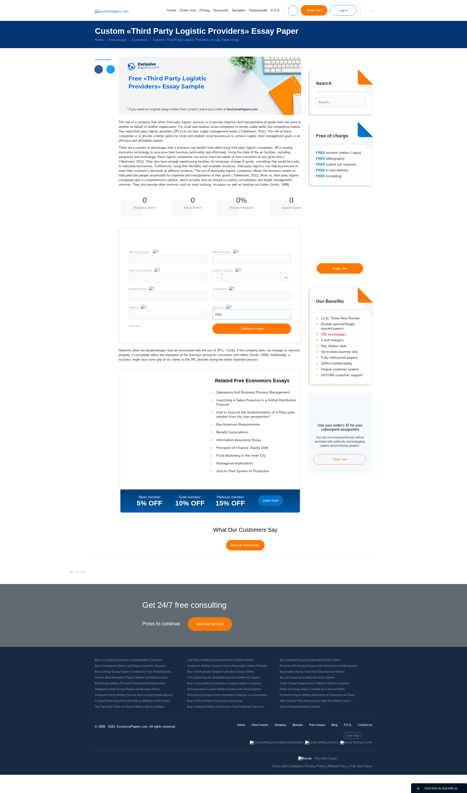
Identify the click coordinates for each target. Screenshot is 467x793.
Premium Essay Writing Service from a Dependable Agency (134, 695)
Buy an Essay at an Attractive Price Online (307, 677)
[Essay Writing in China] (322, 742)
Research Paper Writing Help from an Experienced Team (317, 695)
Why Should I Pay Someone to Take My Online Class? (315, 701)
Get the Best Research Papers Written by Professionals (131, 677)
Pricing (204, 10)
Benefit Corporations (232, 432)
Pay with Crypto (325, 758)
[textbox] (251, 259)
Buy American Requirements (238, 424)
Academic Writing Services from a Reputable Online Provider (227, 666)
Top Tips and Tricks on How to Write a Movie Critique (129, 706)
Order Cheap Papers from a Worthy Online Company (314, 683)
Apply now (339, 268)
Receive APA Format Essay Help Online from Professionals (318, 666)
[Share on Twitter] (110, 69)
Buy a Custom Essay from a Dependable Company (128, 660)
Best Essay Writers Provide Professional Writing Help (130, 683)
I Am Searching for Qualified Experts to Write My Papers (223, 677)
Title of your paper (139, 252)
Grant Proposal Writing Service (300, 706)
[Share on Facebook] (98, 69)
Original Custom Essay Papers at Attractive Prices (127, 689)
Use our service (210, 624)
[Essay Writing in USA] (356, 742)
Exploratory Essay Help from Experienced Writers (312, 671)
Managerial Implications (234, 463)
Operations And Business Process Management (253, 392)
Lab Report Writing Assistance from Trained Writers (220, 660)
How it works (259, 725)
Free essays (317, 725)
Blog (335, 725)
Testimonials (258, 10)
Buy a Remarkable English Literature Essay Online (220, 671)
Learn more (270, 500)
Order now (188, 10)
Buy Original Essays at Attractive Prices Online (310, 660)
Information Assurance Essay (238, 440)
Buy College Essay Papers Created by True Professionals (133, 671)
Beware (298, 725)
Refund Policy (338, 766)
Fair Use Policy (361, 766)
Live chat (352, 735)
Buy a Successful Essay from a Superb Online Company (224, 683)
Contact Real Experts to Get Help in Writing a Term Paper (132, 701)
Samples (238, 10)
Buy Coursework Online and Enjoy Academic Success (130, 666)
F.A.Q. (275, 10)
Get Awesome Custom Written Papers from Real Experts (224, 689)
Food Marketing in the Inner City (241, 455)
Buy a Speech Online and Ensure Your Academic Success (225, 706)
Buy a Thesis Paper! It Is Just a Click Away (214, 701)
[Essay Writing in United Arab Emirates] (277, 742)
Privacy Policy (315, 766)
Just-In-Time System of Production (242, 471)
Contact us (365, 725)
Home (171, 10)
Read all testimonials (245, 545)
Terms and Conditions (287, 766)
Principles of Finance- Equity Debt (242, 448)
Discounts (220, 10)
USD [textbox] (218, 314)
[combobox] (251, 263)
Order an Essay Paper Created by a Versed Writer (312, 689)
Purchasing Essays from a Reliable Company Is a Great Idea (227, 695)
